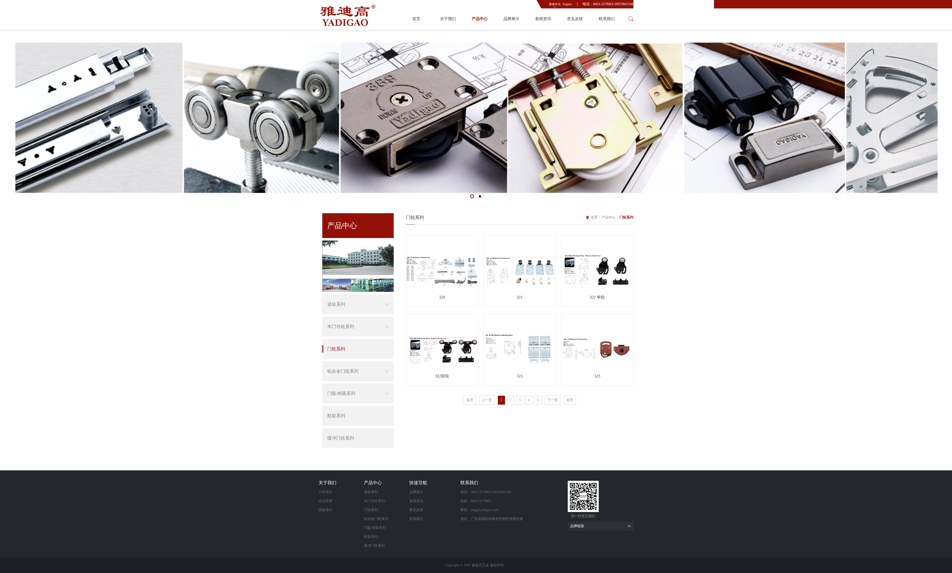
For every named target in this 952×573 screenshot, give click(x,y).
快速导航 (418, 482)
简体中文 (555, 4)
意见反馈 (575, 19)
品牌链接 (577, 526)
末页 (569, 400)
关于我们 (448, 19)
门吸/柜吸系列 (341, 393)
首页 (416, 19)
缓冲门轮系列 (340, 438)
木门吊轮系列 (340, 326)
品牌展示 (511, 19)
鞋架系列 (336, 415)
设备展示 (325, 510)
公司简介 (325, 492)
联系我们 (607, 19)
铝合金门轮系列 (342, 371)
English (567, 4)
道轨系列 (336, 304)
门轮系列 (336, 348)
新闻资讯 (543, 19)
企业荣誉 (325, 501)
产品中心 (480, 19)
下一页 (552, 400)
